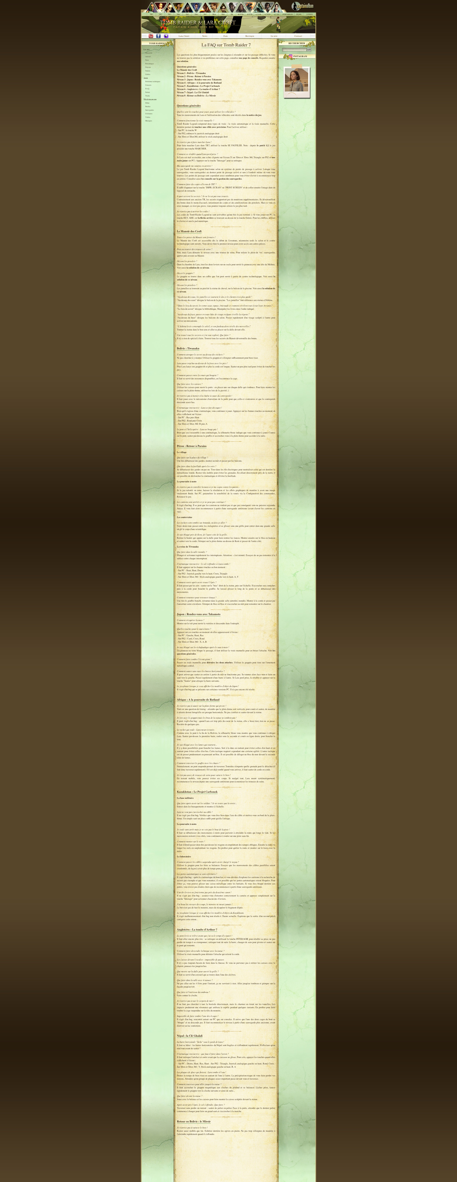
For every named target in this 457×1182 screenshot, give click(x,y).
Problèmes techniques (152, 82)
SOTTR (250, 14)
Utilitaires (148, 114)
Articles (148, 57)
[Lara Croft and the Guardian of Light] (257, 10)
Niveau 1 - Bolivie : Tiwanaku (191, 73)
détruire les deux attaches (220, 662)
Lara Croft (184, 36)
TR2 (160, 14)
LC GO (276, 14)
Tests (147, 60)
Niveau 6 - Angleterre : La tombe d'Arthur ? (198, 89)
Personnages (149, 64)
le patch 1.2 (262, 145)
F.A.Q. (147, 89)
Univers (148, 67)
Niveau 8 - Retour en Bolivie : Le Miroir (196, 95)
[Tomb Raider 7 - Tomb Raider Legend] (203, 10)
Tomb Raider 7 (157, 43)
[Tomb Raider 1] (151, 10)
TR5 (187, 14)
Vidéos (147, 117)
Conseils (148, 85)
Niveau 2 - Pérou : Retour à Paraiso (194, 76)
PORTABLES (288, 14)
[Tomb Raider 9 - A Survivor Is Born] (230, 10)
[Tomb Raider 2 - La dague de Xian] (158, 10)
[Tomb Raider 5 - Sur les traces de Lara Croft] (185, 10)
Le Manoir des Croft (187, 69)
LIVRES (310, 14)
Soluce (147, 92)
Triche (147, 96)
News (204, 36)
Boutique (249, 36)
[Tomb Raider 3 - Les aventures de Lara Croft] (167, 10)
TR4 (178, 14)
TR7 (205, 14)
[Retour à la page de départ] (296, 10)
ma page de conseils (248, 57)
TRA (214, 14)
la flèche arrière (206, 217)
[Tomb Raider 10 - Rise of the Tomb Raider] (239, 10)
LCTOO (267, 14)
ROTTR (241, 14)
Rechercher (296, 43)
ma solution (182, 61)
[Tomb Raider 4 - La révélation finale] (176, 10)
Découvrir (148, 53)
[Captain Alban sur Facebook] (159, 36)
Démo (147, 103)
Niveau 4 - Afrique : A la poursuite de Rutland (199, 82)
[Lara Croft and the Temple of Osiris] (266, 10)
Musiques (148, 121)
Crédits (147, 74)
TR (232, 14)
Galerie (147, 71)
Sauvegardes (149, 110)
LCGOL (259, 14)
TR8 (223, 14)
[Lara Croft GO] (274, 10)
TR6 (196, 14)
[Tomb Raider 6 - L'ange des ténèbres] (194, 10)
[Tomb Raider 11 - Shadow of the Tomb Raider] (248, 10)
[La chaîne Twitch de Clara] (168, 36)
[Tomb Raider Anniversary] (212, 10)
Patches (147, 106)
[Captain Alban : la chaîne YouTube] (150, 36)
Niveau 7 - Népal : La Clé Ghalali (193, 92)
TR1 (151, 14)
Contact (298, 36)
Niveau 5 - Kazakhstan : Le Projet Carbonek (198, 85)
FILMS (299, 14)
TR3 (169, 14)
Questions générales (186, 66)
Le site (274, 36)
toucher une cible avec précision (210, 127)
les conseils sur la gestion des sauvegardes (221, 178)
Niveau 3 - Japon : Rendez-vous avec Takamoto (199, 79)
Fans (226, 36)
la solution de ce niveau (198, 267)
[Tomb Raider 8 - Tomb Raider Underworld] (221, 10)
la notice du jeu (254, 115)
